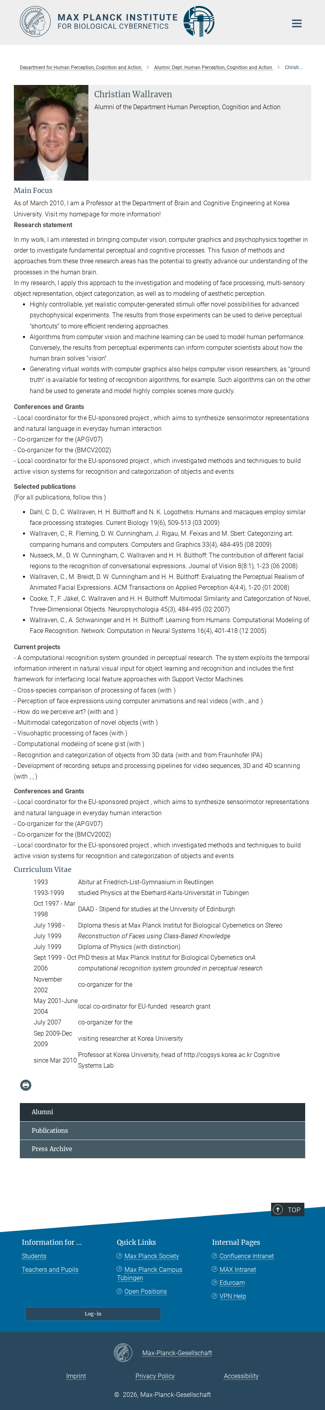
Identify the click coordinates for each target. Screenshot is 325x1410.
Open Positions (145, 1291)
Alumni (42, 1112)
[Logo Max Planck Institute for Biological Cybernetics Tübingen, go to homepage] (148, 21)
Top (294, 1210)
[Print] (26, 1085)
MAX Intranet (238, 1269)
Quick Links (136, 1242)
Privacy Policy (155, 1376)
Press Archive (52, 1149)
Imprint (76, 1376)
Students (34, 1256)
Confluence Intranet (247, 1256)
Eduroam (232, 1283)
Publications (50, 1130)
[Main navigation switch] (297, 23)
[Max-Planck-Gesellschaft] (127, 1353)
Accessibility (241, 1376)
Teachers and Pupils (50, 1269)
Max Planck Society (151, 1256)
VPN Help (233, 1296)
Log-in (93, 1314)
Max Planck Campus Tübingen (149, 1274)
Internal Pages (236, 1242)
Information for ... (52, 1242)
